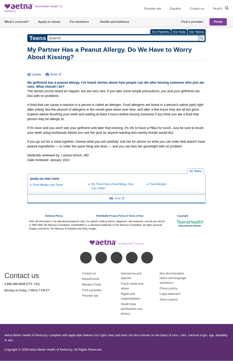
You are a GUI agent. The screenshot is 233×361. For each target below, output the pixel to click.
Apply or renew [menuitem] (49, 21)
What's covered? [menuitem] (16, 21)
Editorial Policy (54, 216)
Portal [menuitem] (218, 21)
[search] (225, 8)
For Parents (160, 32)
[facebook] (86, 258)
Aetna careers (169, 299)
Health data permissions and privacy (131, 309)
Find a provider (92, 290)
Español (175, 8)
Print (53, 74)
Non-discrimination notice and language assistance (173, 278)
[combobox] (123, 38)
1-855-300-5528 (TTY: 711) (22, 284)
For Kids (179, 32)
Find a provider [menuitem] (192, 21)
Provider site (152, 8)
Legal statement (170, 293)
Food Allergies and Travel (48, 184)
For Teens (196, 32)
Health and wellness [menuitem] (114, 21)
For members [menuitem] (79, 21)
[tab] (195, 171)
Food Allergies (158, 184)
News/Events (90, 278)
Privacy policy (169, 288)
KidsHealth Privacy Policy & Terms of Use (119, 216)
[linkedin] (101, 258)
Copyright (182, 216)
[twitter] (116, 258)
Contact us (197, 8)
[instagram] (132, 258)
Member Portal (91, 284)
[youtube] (147, 258)
